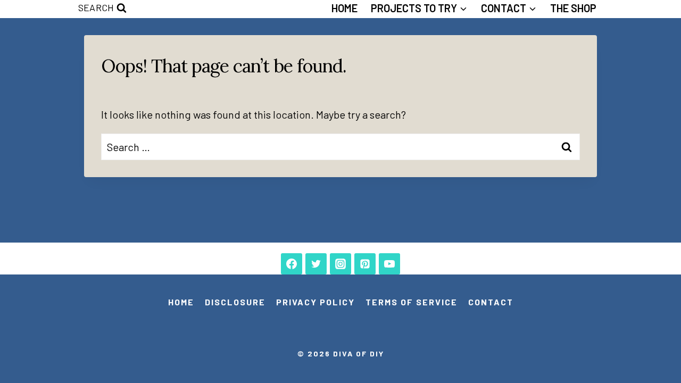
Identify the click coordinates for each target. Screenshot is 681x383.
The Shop (573, 8)
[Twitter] (316, 263)
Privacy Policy (315, 302)
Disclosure (235, 302)
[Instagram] (340, 263)
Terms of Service (412, 302)
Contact (490, 302)
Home (344, 8)
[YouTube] (389, 263)
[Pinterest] (365, 263)
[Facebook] (291, 263)
